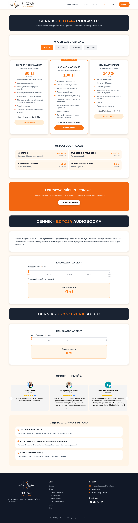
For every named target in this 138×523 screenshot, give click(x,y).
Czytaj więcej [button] (69, 408)
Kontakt (124, 4)
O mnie (84, 4)
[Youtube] (94, 502)
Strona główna (72, 4)
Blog (114, 4)
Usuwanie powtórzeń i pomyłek (42, 279)
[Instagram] (98, 502)
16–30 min (61, 47)
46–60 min (91, 47)
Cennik (105, 4)
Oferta (94, 4)
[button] (95, 4)
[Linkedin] (101, 502)
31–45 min (76, 47)
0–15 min (47, 47)
